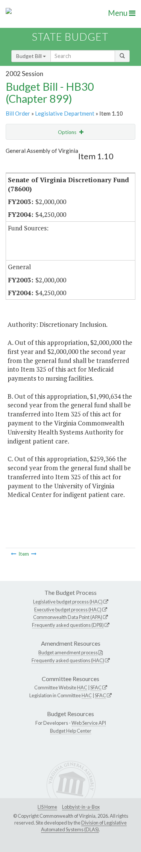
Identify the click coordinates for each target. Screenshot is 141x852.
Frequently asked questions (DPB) (68, 625)
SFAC (96, 687)
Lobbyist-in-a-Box (81, 807)
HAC (82, 687)
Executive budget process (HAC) (68, 610)
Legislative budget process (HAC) (68, 602)
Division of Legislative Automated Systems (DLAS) (84, 826)
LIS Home (47, 807)
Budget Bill (29, 56)
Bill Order (18, 113)
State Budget (70, 36)
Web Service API (88, 723)
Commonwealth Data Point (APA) (67, 617)
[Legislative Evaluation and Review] (33, 554)
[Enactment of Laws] (13, 554)
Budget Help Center (70, 731)
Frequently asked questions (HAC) (68, 660)
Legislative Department (64, 113)
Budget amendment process (68, 652)
